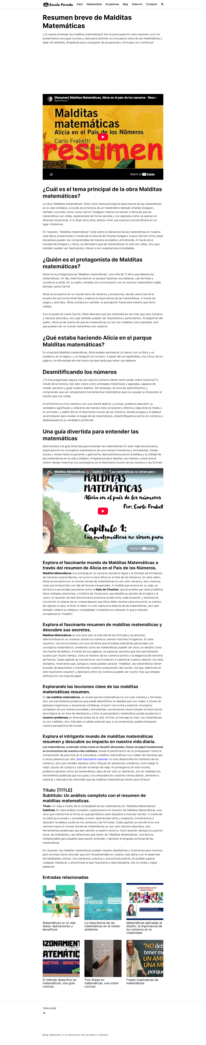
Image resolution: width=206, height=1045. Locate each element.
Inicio (80, 4)
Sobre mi (137, 4)
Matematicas (94, 4)
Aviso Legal (49, 1008)
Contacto (151, 4)
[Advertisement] (103, 69)
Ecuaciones (112, 4)
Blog (125, 4)
